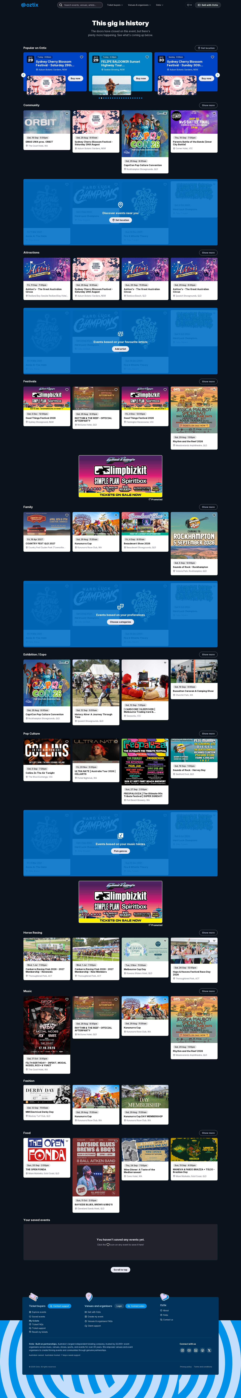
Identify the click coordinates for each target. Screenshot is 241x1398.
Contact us (168, 1319)
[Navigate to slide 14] (128, 98)
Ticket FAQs (37, 1324)
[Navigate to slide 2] (101, 98)
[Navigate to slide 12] (124, 98)
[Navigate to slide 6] (110, 98)
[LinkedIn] (196, 1350)
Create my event (95, 1316)
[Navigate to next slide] (217, 75)
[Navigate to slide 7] (113, 98)
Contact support (61, 1306)
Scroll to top (120, 1269)
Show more (208, 105)
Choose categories (120, 622)
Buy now (75, 78)
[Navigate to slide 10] (119, 98)
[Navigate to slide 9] (117, 98)
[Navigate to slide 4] (106, 98)
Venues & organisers (138, 5)
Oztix (158, 5)
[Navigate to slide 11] (121, 98)
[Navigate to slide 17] (135, 98)
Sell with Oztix (210, 5)
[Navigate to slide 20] (142, 98)
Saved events (38, 1316)
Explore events (39, 1312)
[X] (209, 1350)
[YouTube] (189, 1350)
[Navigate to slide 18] (137, 98)
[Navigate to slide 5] (108, 98)
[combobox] (80, 5)
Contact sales (137, 1306)
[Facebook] (202, 1350)
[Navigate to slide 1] (99, 98)
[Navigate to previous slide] (23, 75)
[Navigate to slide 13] (126, 98)
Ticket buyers (113, 5)
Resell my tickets (40, 1332)
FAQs (165, 1315)
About (166, 1310)
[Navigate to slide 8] (115, 98)
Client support (94, 1326)
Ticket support (39, 1328)
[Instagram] (182, 1350)
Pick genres (120, 851)
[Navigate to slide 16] (133, 98)
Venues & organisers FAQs (100, 1321)
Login (119, 1306)
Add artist (120, 349)
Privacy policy (186, 1367)
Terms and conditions (203, 1367)
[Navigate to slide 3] (104, 98)
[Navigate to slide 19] (139, 98)
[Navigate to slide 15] (130, 98)
